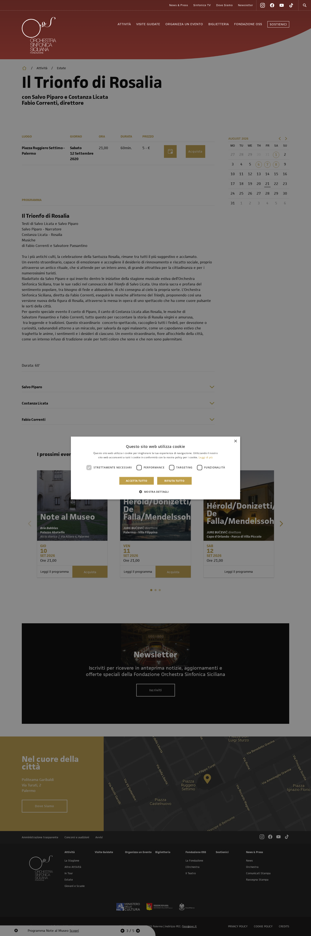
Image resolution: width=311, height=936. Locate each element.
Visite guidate (148, 24)
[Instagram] (262, 5)
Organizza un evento (184, 24)
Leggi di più (206, 457)
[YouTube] (281, 5)
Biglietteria (218, 24)
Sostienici (278, 24)
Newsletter (245, 5)
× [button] (235, 441)
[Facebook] (272, 5)
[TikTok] (291, 5)
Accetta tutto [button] (136, 480)
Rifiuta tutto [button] (174, 480)
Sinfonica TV (202, 5)
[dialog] (155, 468)
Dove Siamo (224, 5)
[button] (155, 491)
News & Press (178, 5)
